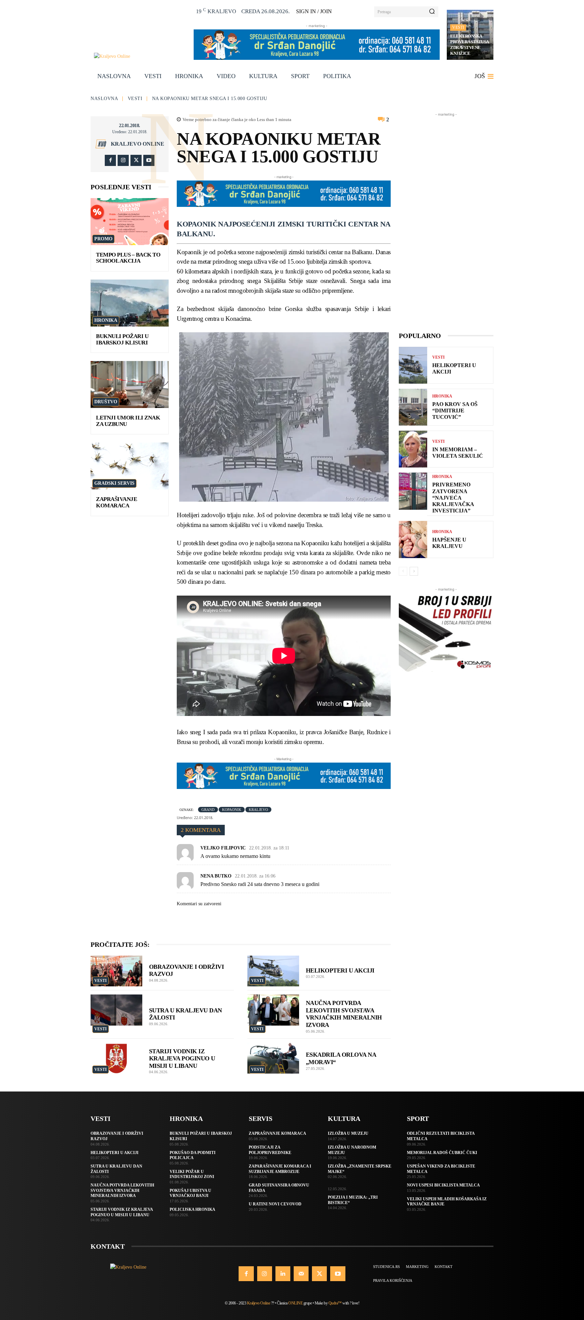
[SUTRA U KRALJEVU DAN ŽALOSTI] (116, 1010)
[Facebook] (110, 160)
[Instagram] (123, 160)
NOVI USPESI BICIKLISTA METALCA (443, 1185)
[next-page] (414, 571)
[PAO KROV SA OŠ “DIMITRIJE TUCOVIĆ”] (413, 407)
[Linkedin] (282, 1273)
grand (208, 810)
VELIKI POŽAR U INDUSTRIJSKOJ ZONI (192, 1174)
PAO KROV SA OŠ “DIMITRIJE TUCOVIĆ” (455, 410)
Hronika (105, 320)
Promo (103, 238)
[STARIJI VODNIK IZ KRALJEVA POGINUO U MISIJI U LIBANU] (116, 1058)
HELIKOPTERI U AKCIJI (340, 970)
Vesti (458, 27)
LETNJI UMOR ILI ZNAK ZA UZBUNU (128, 420)
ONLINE (295, 1303)
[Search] (431, 11)
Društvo (105, 401)
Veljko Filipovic (223, 847)
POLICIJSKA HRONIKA (192, 1209)
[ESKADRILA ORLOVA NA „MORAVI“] (273, 1058)
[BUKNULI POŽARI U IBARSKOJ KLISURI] (130, 303)
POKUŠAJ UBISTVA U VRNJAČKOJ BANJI (190, 1193)
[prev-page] (403, 571)
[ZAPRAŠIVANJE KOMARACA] (130, 465)
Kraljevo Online (137, 144)
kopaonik (231, 810)
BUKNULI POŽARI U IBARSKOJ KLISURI (122, 339)
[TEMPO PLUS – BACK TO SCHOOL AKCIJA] (130, 221)
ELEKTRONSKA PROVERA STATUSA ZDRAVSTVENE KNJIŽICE (469, 44)
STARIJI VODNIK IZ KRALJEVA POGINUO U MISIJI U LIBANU (182, 1058)
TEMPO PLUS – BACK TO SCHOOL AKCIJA (128, 257)
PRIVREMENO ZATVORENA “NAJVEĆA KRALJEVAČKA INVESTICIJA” (453, 497)
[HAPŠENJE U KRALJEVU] (413, 539)
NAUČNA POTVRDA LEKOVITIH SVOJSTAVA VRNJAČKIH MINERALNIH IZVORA (122, 1190)
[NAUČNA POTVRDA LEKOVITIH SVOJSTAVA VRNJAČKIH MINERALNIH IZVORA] (273, 1010)
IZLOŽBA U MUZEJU (348, 1133)
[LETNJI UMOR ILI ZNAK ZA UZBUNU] (130, 384)
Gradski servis (114, 483)
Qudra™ (335, 1303)
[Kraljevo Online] (140, 56)
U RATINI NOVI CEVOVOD (275, 1204)
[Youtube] (148, 160)
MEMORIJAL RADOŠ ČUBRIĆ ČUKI (442, 1152)
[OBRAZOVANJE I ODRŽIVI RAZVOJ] (116, 971)
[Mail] (301, 1273)
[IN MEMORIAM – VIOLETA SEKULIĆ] (413, 449)
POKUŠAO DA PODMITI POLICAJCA (193, 1155)
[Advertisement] (446, 219)
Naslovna (104, 98)
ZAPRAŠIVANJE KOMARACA (116, 502)
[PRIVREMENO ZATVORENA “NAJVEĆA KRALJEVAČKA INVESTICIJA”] (413, 491)
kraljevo (258, 810)
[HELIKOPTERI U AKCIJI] (273, 971)
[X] (136, 160)
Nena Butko (216, 876)
